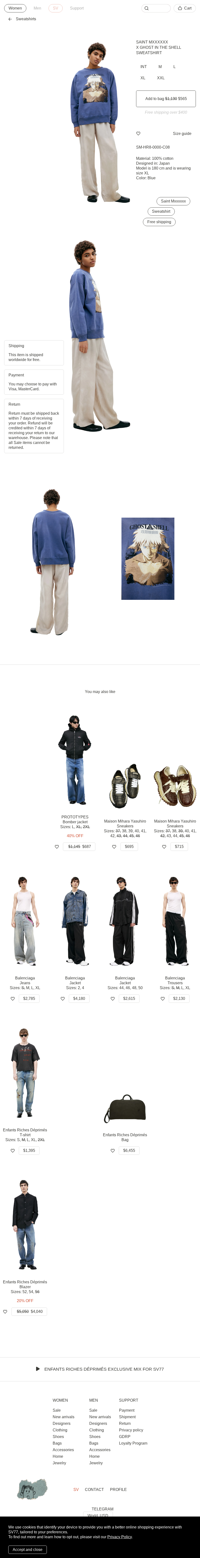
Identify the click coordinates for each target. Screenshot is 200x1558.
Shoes (58, 1437)
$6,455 (129, 1150)
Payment (126, 1410)
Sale (57, 1410)
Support (77, 8)
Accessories (63, 1450)
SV (55, 8)
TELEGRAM (102, 1509)
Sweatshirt (161, 211)
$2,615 (129, 998)
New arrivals (63, 1417)
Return (125, 1423)
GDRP (124, 1437)
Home (58, 1456)
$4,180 (79, 998)
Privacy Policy (119, 1537)
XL (142, 78)
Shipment (127, 1417)
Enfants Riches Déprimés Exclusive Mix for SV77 (104, 1369)
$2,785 (29, 998)
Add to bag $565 (166, 99)
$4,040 (30, 1311)
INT (143, 67)
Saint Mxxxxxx (152, 42)
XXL (161, 78)
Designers (61, 1423)
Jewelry (59, 1463)
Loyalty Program (133, 1443)
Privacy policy (131, 1430)
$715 (179, 846)
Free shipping (159, 222)
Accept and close (27, 1550)
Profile (118, 1490)
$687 (79, 846)
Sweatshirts (26, 19)
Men (37, 8)
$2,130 (179, 998)
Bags (57, 1443)
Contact (94, 1490)
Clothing (60, 1430)
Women (15, 8)
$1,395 (29, 1150)
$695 (129, 846)
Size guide (182, 133)
